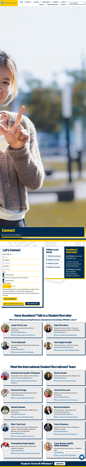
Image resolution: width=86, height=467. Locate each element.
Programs (27, 2)
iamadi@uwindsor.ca (60, 378)
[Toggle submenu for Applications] (51, 2)
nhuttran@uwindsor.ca (18, 433)
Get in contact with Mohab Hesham (23, 417)
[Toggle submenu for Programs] (32, 2)
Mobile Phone (7, 283)
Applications (46, 2)
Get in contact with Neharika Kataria (66, 417)
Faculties (36, 2)
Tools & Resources (52, 4)
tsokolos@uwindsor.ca (17, 349)
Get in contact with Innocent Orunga (23, 398)
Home (21, 2)
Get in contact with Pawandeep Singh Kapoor (26, 453)
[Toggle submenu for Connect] (67, 4)
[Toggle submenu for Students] (59, 2)
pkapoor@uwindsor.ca (17, 450)
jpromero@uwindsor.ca (61, 431)
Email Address (7, 254)
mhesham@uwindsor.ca (18, 414)
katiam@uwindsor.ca (60, 332)
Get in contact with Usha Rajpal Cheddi (67, 350)
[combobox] (7, 286)
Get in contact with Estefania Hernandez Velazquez (24, 382)
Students (55, 2)
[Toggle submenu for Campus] (45, 4)
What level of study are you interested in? (15, 277)
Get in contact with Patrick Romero (66, 434)
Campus (41, 4)
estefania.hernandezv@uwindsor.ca (22, 378)
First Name (6, 260)
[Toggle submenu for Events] (67, 2)
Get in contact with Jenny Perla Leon (23, 335)
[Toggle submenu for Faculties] (40, 2)
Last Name (6, 266)
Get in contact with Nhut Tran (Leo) (23, 436)
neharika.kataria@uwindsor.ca (63, 414)
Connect (63, 4)
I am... (4, 272)
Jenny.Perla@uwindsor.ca (18, 332)
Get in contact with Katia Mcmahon (66, 335)
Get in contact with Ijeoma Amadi (65, 381)
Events (63, 2)
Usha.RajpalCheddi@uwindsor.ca (64, 347)
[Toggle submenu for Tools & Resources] (59, 4)
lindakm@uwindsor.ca (17, 395)
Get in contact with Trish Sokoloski (23, 352)
